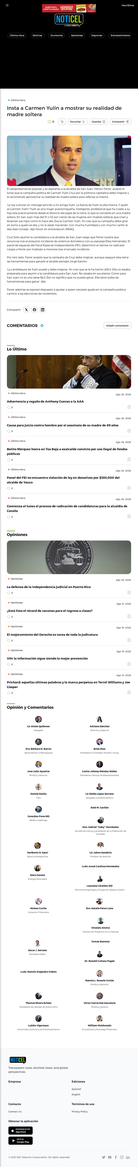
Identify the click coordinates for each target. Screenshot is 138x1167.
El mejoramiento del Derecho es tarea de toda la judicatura (52, 634)
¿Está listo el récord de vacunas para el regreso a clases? (50, 610)
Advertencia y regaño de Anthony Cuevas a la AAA (45, 401)
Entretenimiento (120, 35)
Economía (57, 35)
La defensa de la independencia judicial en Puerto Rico (49, 587)
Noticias (37, 35)
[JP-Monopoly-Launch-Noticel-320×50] (69, 8)
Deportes (96, 35)
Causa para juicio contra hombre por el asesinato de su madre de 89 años (62, 425)
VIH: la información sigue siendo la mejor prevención (47, 658)
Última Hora (17, 35)
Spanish (76, 1089)
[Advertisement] (69, 65)
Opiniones (77, 35)
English (76, 1094)
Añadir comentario (117, 325)
